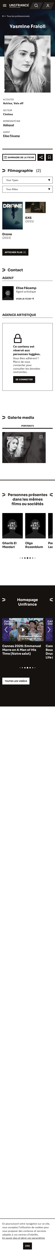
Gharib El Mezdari (9, 545)
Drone (7, 234)
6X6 (28, 218)
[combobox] (27, 180)
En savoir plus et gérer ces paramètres (23, 1237)
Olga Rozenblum (34, 545)
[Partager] (40, 157)
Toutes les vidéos (16, 681)
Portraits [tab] (27, 425)
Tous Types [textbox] (12, 180)
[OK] (27, 1245)
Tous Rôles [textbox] (12, 189)
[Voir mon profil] (48, 5)
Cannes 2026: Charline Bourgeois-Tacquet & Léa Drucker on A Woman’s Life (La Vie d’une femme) (24, 651)
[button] (41, 437)
